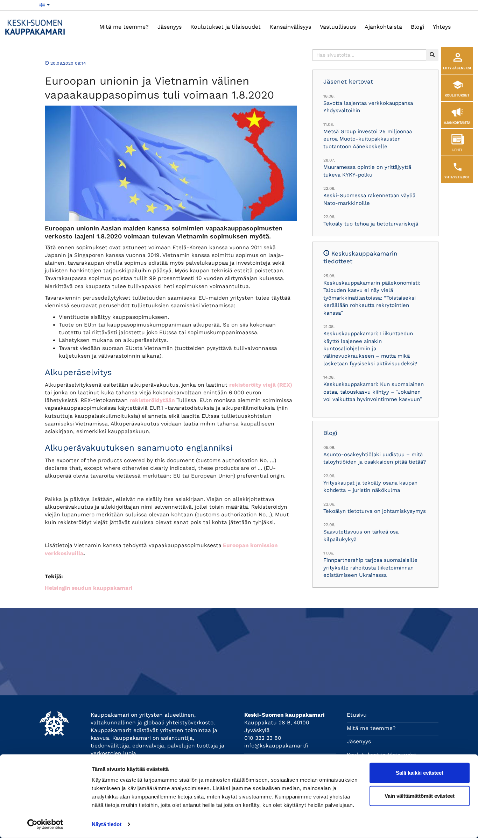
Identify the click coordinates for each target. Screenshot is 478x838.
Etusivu (357, 715)
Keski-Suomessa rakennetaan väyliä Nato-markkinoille (369, 199)
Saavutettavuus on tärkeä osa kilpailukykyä (361, 535)
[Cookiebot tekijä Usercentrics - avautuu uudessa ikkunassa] (45, 824)
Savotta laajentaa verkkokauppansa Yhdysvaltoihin (368, 107)
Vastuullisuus (338, 26)
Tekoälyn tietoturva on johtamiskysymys (374, 511)
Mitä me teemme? (124, 26)
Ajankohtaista (383, 26)
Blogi (417, 26)
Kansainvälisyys (290, 26)
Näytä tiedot (106, 824)
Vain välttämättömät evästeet (420, 795)
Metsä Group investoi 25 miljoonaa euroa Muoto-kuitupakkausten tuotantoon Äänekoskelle (367, 139)
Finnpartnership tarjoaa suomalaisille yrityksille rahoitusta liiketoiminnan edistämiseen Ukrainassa (370, 567)
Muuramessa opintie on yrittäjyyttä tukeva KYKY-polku (367, 171)
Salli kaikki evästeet (419, 773)
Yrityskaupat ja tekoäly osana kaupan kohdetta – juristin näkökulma (370, 486)
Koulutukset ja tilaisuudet (225, 26)
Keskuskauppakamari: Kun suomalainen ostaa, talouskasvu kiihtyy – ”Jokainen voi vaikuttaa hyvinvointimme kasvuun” (373, 391)
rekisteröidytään (152, 400)
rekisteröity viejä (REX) (260, 385)
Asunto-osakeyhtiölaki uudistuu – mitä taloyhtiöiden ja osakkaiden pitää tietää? (374, 458)
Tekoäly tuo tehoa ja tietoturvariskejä (370, 224)
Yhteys (442, 26)
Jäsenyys (169, 26)
